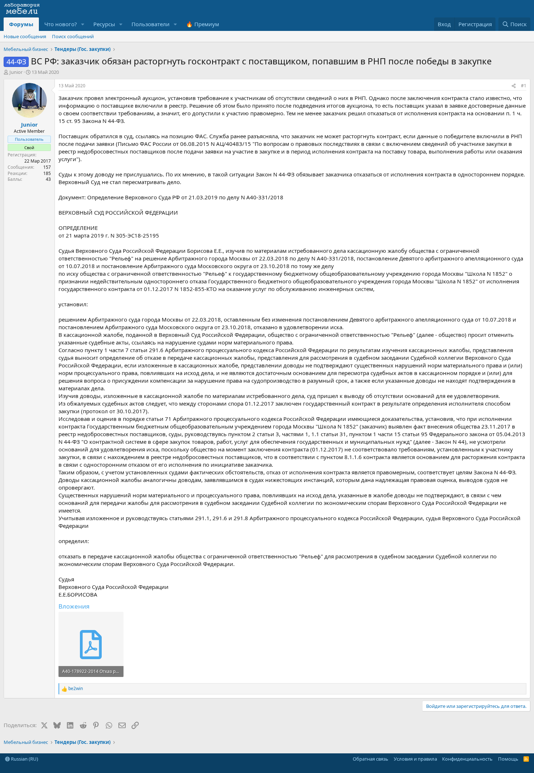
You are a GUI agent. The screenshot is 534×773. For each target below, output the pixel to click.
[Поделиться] (513, 86)
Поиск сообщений (73, 36)
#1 (523, 86)
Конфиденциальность (467, 759)
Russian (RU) (24, 759)
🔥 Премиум (202, 24)
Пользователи (151, 24)
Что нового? (60, 24)
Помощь (508, 759)
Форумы (21, 24)
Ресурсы (104, 24)
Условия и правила (415, 759)
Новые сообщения (25, 36)
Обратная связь (370, 759)
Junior (16, 72)
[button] (83, 24)
